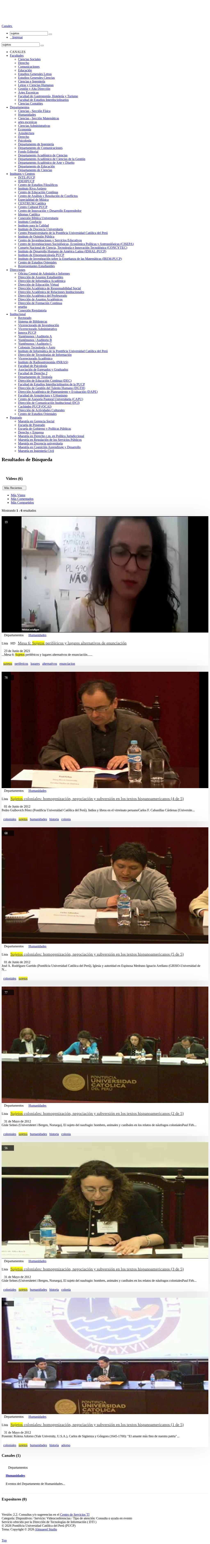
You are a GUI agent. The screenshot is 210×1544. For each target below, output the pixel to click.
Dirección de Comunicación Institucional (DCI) (49, 403)
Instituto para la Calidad (33, 225)
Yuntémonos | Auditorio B (35, 340)
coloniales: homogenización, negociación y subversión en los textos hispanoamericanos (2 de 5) (97, 1113)
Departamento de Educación (36, 166)
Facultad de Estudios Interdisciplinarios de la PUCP (51, 384)
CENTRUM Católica (32, 203)
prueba (22, 306)
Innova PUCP (27, 332)
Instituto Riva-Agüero (32, 188)
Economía (24, 129)
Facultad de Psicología (32, 366)
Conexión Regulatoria (32, 310)
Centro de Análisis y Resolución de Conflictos (48, 196)
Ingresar (16, 37)
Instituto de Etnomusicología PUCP (41, 255)
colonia (66, 819)
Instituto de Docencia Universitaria (40, 229)
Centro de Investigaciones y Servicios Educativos (50, 240)
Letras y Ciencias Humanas (36, 85)
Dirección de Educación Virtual (38, 284)
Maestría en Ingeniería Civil (36, 451)
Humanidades (27, 114)
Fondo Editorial (28, 151)
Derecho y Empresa (31, 432)
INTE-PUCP (26, 177)
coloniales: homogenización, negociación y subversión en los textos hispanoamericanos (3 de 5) (97, 1269)
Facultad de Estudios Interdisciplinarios (43, 100)
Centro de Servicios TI (74, 1514)
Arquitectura (26, 133)
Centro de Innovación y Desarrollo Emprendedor (49, 210)
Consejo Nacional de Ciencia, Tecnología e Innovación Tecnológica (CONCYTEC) (72, 247)
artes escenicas (27, 122)
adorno (65, 1445)
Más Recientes (14, 487)
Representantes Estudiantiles (36, 266)
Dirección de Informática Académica (41, 281)
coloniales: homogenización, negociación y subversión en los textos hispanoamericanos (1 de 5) (97, 1424)
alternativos (49, 663)
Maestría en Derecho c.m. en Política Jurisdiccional (51, 436)
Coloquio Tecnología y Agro (36, 347)
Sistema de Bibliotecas (32, 321)
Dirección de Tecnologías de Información (45, 354)
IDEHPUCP (26, 181)
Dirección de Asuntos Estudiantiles (40, 277)
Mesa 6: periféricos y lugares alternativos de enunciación (72, 643)
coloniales (9, 819)
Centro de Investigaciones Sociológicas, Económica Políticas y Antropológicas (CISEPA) (76, 244)
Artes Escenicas (28, 92)
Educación (25, 70)
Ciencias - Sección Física (34, 111)
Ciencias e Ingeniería (31, 81)
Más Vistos (18, 495)
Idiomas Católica (29, 214)
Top (4, 1540)
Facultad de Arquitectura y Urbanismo (42, 395)
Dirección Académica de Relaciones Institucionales (51, 292)
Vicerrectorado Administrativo (37, 329)
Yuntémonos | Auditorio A (35, 336)
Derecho (23, 63)
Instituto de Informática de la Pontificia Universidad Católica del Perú (63, 351)
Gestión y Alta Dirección (34, 89)
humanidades (38, 819)
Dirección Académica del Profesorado (42, 295)
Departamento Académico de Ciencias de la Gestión (51, 159)
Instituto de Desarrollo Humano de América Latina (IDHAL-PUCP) (62, 251)
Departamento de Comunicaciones (40, 148)
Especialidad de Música (33, 199)
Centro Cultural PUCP (32, 207)
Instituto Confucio (29, 222)
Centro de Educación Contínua (38, 192)
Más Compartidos (22, 502)
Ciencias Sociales (29, 59)
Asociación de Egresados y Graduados (43, 369)
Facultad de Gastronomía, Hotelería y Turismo (48, 96)
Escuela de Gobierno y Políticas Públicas (44, 428)
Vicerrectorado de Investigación (38, 325)
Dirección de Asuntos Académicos (40, 299)
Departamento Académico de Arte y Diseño (46, 162)
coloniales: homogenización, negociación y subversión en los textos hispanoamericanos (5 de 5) (97, 954)
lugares (35, 663)
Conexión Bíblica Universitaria (38, 218)
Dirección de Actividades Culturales (41, 410)
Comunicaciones (29, 66)
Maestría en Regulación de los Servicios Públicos (50, 439)
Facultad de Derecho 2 (32, 373)
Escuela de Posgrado (31, 425)
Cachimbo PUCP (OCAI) (34, 406)
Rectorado (24, 318)
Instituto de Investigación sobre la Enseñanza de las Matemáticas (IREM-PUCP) (70, 258)
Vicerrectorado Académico (35, 358)
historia (54, 819)
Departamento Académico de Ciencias (42, 155)
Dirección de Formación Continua (40, 303)
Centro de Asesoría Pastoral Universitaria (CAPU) (50, 399)
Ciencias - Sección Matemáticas (38, 118)
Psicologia (24, 140)
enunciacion (67, 663)
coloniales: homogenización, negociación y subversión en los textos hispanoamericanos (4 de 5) (97, 798)
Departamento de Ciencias (35, 170)
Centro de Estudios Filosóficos (38, 185)
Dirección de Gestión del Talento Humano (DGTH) (51, 388)
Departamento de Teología (35, 377)
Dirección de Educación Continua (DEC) (45, 380)
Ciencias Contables (30, 103)
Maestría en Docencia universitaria (40, 443)
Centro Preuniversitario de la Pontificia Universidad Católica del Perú (63, 233)
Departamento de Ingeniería (36, 144)
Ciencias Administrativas (34, 125)
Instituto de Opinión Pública (36, 236)
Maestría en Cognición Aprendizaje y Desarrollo (49, 447)
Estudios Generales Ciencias (36, 77)
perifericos (21, 663)
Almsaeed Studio (46, 1529)
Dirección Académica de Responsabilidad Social (49, 288)
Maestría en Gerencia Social (36, 421)
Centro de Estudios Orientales (37, 262)
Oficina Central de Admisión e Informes (44, 273)
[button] (7, 26)
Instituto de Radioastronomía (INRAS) (43, 362)
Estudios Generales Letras (35, 74)
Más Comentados (22, 499)
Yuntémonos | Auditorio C (35, 343)
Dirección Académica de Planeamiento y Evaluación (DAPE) (58, 391)
